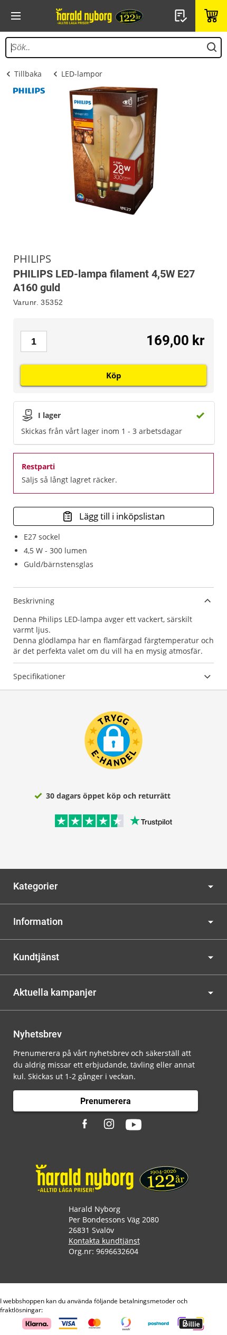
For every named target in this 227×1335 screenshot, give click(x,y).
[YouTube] (133, 1125)
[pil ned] (210, 886)
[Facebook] (86, 1125)
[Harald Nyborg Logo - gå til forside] (100, 15)
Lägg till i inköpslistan (122, 516)
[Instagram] (110, 1125)
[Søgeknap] (211, 47)
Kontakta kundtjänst (104, 1241)
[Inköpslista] (182, 16)
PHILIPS (32, 259)
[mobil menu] (16, 16)
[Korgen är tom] (211, 16)
